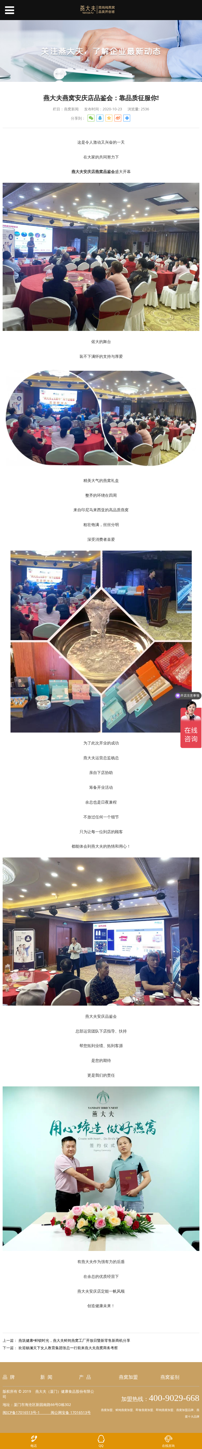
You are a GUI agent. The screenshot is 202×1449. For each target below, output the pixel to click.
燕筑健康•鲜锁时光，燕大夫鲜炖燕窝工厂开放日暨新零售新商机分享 (74, 1340)
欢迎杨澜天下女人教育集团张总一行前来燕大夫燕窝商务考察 (68, 1347)
